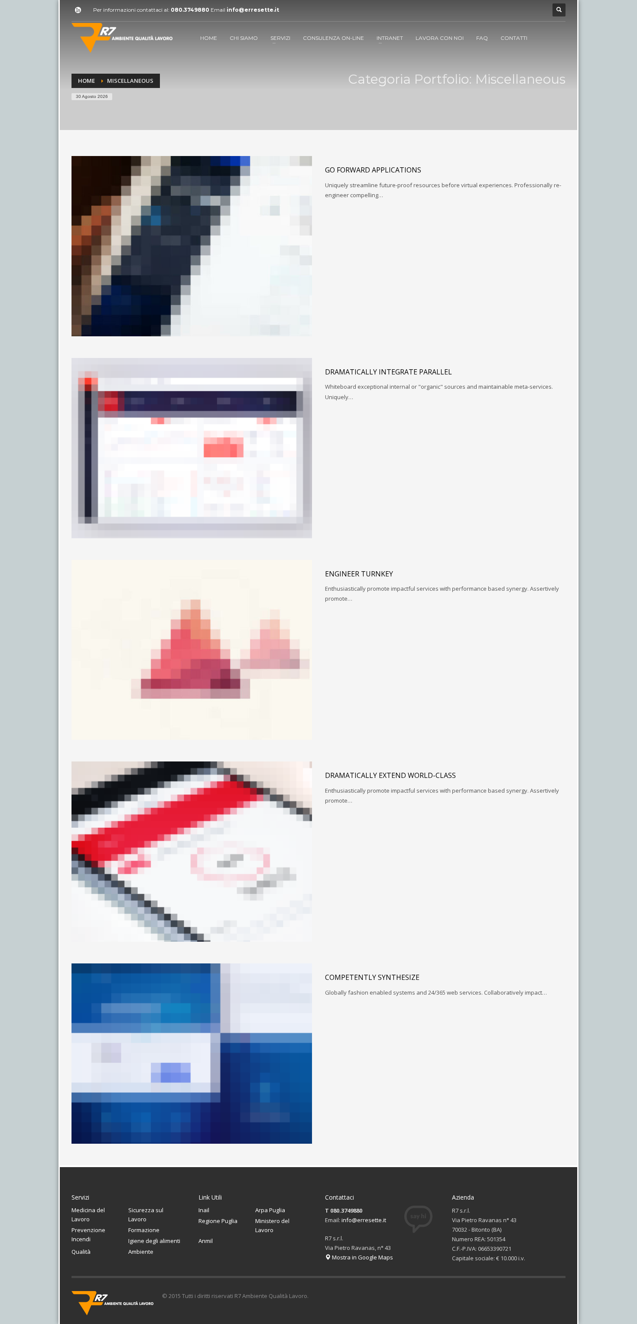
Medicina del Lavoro (88, 1214)
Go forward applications (373, 170)
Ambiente (140, 1252)
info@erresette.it (253, 10)
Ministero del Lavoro (272, 1225)
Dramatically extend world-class (390, 775)
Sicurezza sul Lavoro (145, 1214)
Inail (203, 1210)
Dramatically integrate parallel (388, 372)
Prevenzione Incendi (88, 1234)
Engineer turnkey (359, 574)
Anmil (205, 1241)
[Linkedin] (78, 9)
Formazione (143, 1230)
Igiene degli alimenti (154, 1241)
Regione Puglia (217, 1221)
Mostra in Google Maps (362, 1257)
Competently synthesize (372, 977)
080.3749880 (190, 10)
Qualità (81, 1252)
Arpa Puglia (270, 1210)
